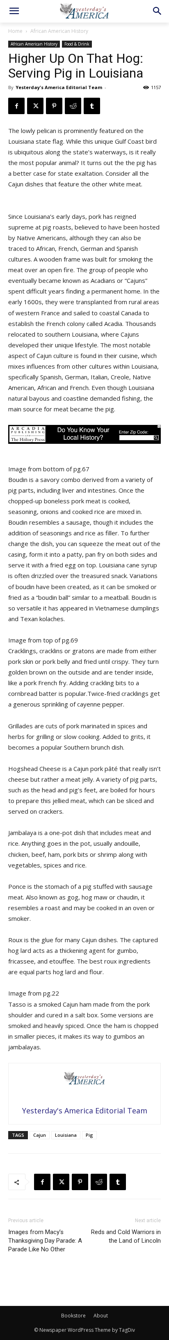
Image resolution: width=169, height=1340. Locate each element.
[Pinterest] (54, 106)
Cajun (39, 1135)
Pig (89, 1135)
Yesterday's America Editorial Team (59, 87)
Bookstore (73, 1315)
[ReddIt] (73, 106)
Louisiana (66, 1135)
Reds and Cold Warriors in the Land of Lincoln (126, 1236)
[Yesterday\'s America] (84, 10)
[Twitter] (35, 106)
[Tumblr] (92, 106)
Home (15, 31)
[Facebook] (16, 106)
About (101, 1315)
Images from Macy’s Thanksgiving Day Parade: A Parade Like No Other (45, 1240)
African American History (59, 31)
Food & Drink (76, 44)
